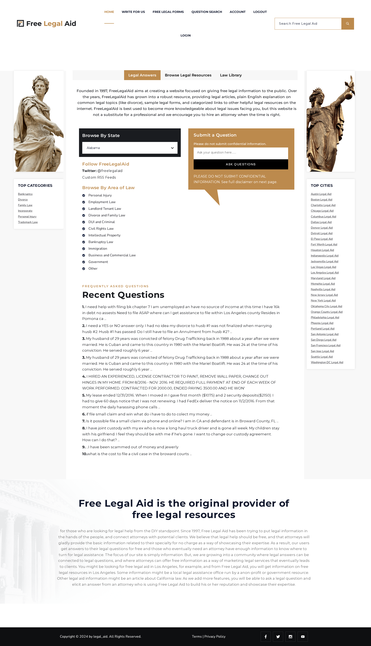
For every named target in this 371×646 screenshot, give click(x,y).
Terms (197, 636)
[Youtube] (303, 637)
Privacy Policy (214, 636)
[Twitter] (278, 637)
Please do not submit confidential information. (230, 144)
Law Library (231, 75)
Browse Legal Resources (188, 75)
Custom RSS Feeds (99, 177)
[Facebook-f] (266, 637)
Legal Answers (142, 75)
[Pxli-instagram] (290, 637)
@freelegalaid (102, 171)
